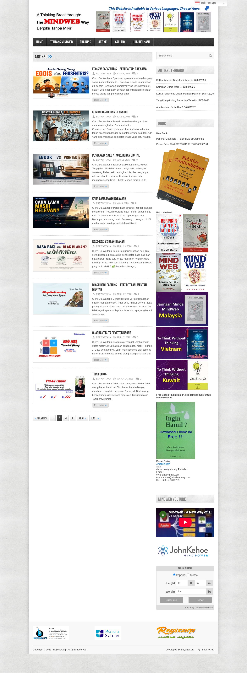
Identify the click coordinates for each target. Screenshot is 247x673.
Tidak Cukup (99, 374)
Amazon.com (163, 464)
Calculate (171, 599)
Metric (194, 575)
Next (82, 418)
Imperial (181, 575)
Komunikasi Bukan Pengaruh (110, 112)
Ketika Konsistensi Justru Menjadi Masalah (178, 93)
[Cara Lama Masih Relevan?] (61, 229)
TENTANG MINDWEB (61, 42)
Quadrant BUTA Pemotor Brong (111, 333)
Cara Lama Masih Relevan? (109, 198)
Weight (170, 591)
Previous (41, 418)
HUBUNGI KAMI (141, 42)
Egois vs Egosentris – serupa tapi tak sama (119, 69)
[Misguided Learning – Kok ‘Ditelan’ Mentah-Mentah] (61, 316)
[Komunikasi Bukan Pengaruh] (61, 143)
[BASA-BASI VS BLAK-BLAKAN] (61, 272)
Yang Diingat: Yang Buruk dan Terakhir (176, 100)
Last (95, 418)
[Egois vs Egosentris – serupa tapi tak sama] (61, 100)
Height (170, 583)
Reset (200, 599)
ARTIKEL (103, 42)
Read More (100, 99)
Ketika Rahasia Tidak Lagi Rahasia (174, 80)
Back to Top (208, 649)
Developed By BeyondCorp (180, 649)
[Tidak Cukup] (61, 405)
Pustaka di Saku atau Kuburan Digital (116, 155)
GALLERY (120, 42)
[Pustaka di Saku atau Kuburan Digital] (61, 186)
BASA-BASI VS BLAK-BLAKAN (108, 242)
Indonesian (208, 2)
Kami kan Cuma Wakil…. (169, 87)
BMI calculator (185, 568)
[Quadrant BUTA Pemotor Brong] (61, 363)
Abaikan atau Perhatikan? (170, 107)
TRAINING (85, 42)
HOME (39, 42)
